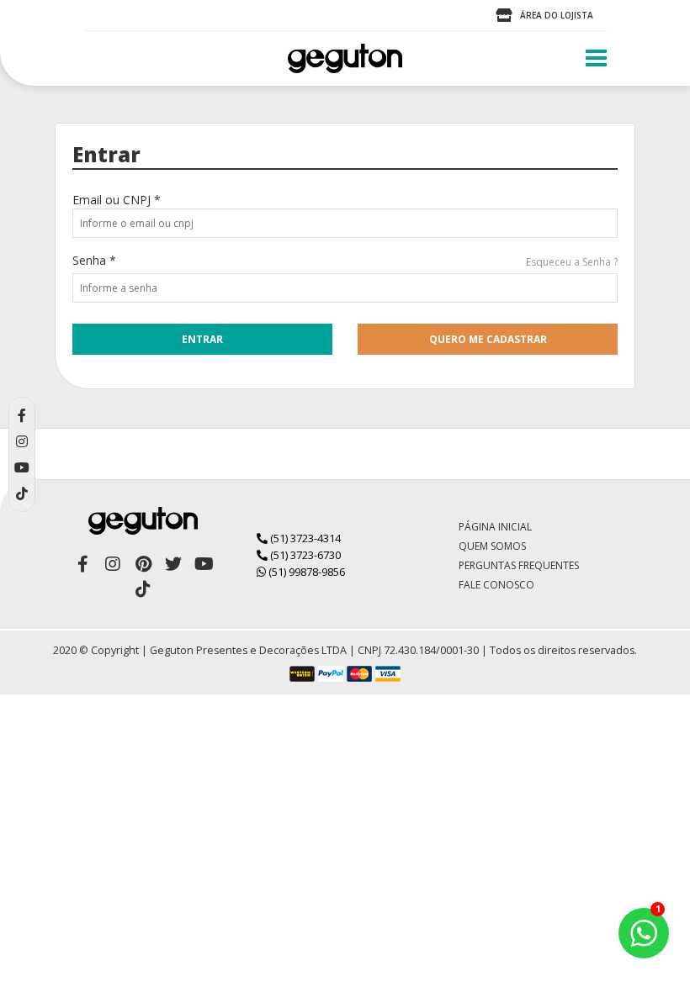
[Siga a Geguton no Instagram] (112, 564)
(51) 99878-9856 (305, 571)
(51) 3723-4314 (304, 538)
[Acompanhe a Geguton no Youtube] (203, 564)
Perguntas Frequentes (519, 565)
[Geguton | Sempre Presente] (345, 58)
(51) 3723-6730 (304, 554)
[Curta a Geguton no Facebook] (82, 564)
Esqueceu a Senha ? (572, 262)
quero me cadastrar (488, 339)
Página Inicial (495, 527)
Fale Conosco (496, 585)
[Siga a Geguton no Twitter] (173, 564)
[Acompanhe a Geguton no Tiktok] (143, 589)
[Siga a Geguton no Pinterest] (143, 564)
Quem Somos (492, 546)
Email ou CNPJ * (116, 200)
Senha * (94, 260)
